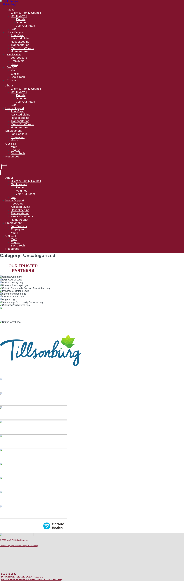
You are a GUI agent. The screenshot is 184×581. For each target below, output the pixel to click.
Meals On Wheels (22, 48)
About (10, 9)
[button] (14, 540)
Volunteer (22, 22)
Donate (20, 19)
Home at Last (19, 51)
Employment (14, 54)
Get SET (12, 67)
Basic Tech (18, 76)
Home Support (15, 32)
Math (14, 70)
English (15, 73)
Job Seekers (19, 57)
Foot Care (17, 35)
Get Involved (19, 15)
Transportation (20, 44)
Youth (14, 64)
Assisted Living (20, 38)
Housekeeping (20, 41)
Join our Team (25, 25)
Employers (18, 60)
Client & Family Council (26, 12)
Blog (14, 28)
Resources (13, 80)
